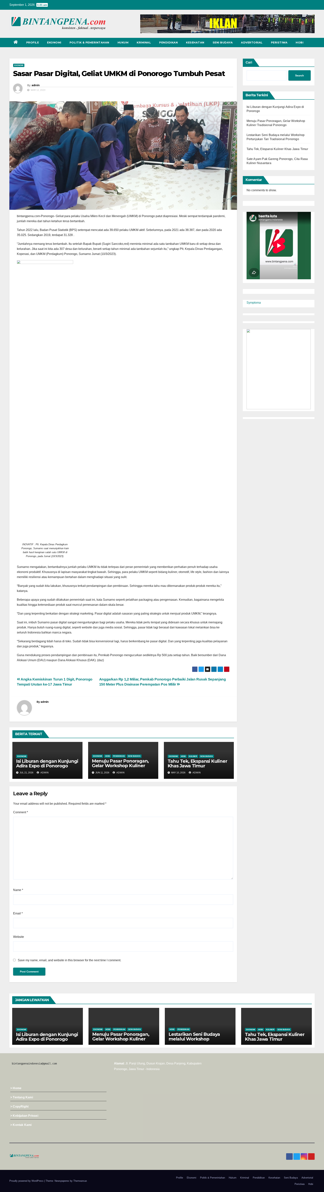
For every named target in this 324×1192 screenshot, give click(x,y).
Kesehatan (195, 42)
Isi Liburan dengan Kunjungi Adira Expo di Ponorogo (47, 763)
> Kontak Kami (21, 1124)
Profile (32, 42)
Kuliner (193, 756)
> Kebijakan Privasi (24, 1115)
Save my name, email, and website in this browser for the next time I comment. (69, 960)
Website (18, 936)
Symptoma (254, 302)
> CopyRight (19, 1106)
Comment (20, 812)
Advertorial (252, 42)
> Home (15, 1088)
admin (36, 85)
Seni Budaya (223, 42)
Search (299, 75)
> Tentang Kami (21, 1097)
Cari (249, 62)
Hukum (123, 42)
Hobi (299, 42)
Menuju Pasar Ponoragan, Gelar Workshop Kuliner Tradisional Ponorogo (120, 765)
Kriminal (144, 42)
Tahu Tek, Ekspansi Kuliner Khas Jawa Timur (197, 763)
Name (18, 890)
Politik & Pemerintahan (89, 42)
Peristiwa (279, 42)
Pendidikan (168, 42)
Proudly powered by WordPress (26, 1180)
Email (18, 913)
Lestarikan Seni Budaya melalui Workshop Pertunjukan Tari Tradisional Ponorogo (200, 1041)
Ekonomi (54, 42)
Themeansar (80, 1180)
